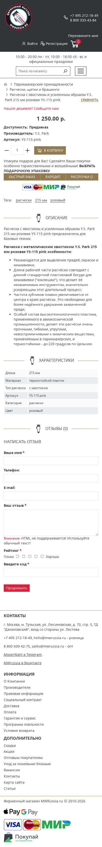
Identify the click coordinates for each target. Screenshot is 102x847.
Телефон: (12, 470)
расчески (24, 200)
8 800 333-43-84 (83, 20)
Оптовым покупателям (23, 757)
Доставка (11, 705)
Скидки (10, 745)
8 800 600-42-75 (17, 646)
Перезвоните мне (83, 35)
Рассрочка (80, 177)
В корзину (53, 150)
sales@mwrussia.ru (48, 646)
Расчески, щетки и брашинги (34, 89)
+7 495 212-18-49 (84, 15)
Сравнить (89, 100)
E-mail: (9, 487)
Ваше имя (13, 452)
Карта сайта (14, 782)
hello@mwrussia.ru (50, 637)
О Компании (14, 681)
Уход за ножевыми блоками (27, 763)
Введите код (15, 564)
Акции (9, 751)
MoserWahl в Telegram (23, 654)
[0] (74, 46)
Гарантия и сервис (20, 718)
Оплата (10, 712)
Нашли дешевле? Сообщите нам (31, 108)
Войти (32, 43)
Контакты (12, 776)
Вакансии (12, 770)
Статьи (10, 788)
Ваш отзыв (14, 505)
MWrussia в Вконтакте (23, 663)
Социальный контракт (23, 699)
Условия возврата (19, 730)
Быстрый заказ (22, 177)
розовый (58, 200)
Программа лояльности (24, 724)
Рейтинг (11, 550)
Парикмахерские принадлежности (43, 84)
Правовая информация (23, 693)
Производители (17, 687)
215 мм (41, 200)
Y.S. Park (42, 133)
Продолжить (16, 588)
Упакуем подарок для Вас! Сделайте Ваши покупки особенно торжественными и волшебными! (49, 166)
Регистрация (57, 43)
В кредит (53, 177)
